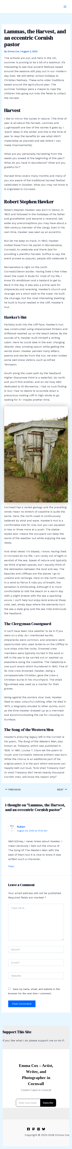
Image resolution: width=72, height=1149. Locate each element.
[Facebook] (28, 1129)
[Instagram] (38, 1129)
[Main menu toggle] (65, 6)
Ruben (21, 826)
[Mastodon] (33, 1129)
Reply (11, 866)
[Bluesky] (43, 1129)
